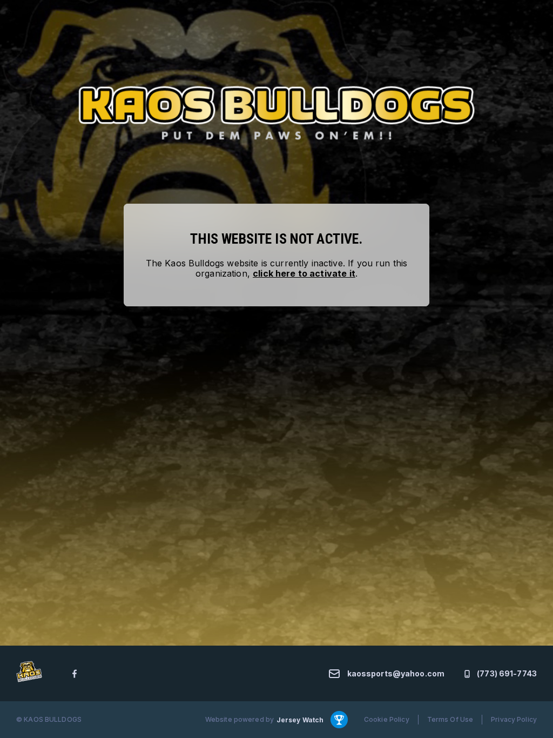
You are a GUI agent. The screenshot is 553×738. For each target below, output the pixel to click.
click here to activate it (304, 273)
